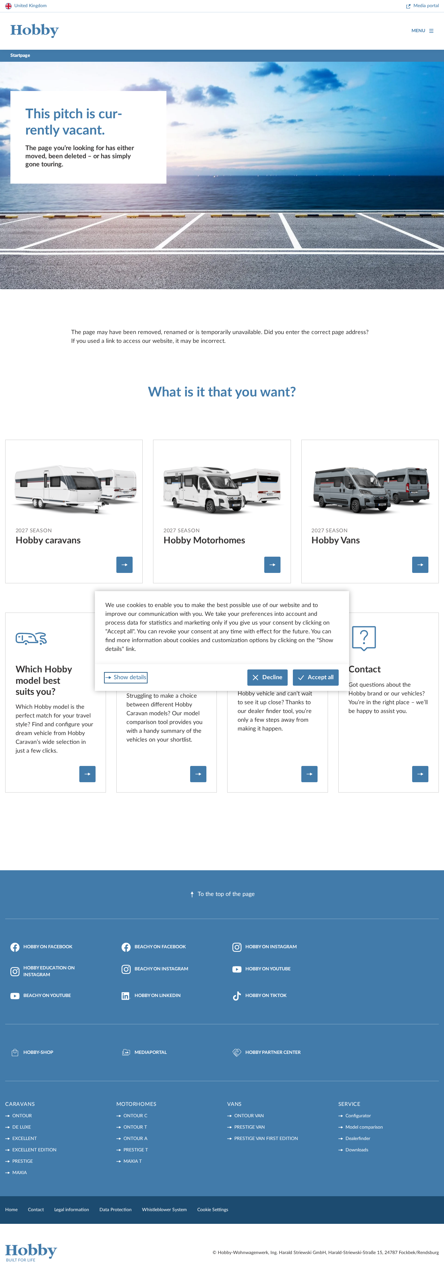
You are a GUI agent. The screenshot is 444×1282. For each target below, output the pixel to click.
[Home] (34, 31)
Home (11, 1210)
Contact (36, 1210)
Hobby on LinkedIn (158, 995)
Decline (272, 677)
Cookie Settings (212, 1210)
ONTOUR (22, 1116)
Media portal (426, 6)
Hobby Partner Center (273, 1052)
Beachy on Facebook (160, 947)
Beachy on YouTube (47, 995)
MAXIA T (133, 1161)
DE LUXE (21, 1127)
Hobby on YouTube (268, 969)
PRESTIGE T (136, 1150)
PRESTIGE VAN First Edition (266, 1138)
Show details (130, 677)
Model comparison (364, 1127)
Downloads (357, 1150)
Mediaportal (151, 1052)
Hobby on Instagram (271, 947)
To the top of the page (226, 894)
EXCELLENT (24, 1138)
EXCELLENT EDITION (34, 1150)
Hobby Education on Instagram (49, 971)
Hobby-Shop (38, 1052)
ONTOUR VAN (249, 1116)
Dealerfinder (358, 1138)
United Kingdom (30, 6)
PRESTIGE (22, 1161)
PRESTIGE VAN (249, 1127)
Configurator (358, 1116)
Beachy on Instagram (161, 969)
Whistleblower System (164, 1210)
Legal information (71, 1210)
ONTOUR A (135, 1138)
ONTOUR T (135, 1127)
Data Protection (115, 1210)
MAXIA (19, 1173)
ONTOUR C (135, 1116)
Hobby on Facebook (47, 947)
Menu (418, 31)
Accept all (320, 677)
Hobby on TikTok (266, 995)
